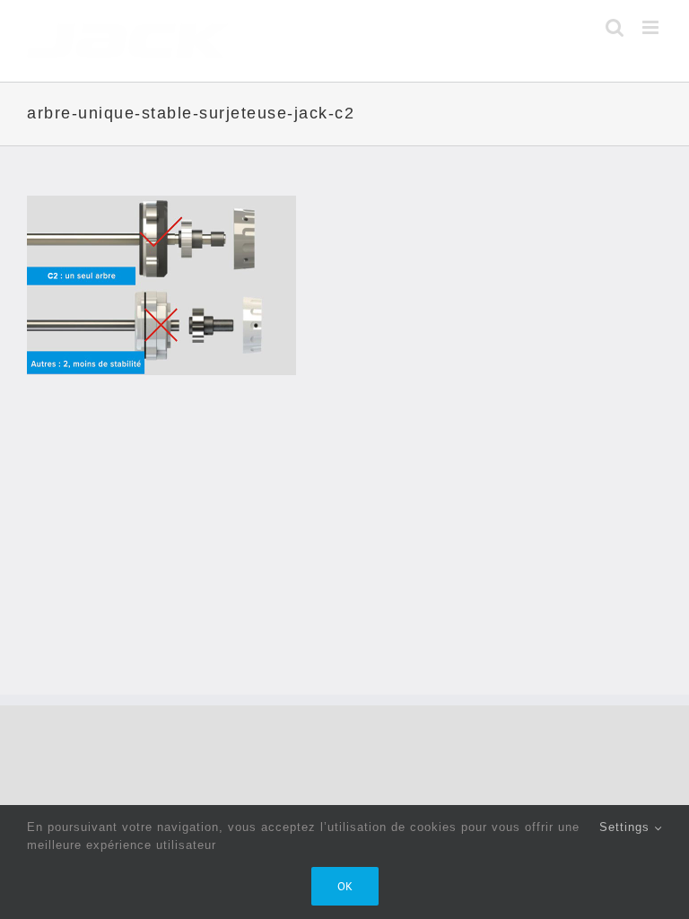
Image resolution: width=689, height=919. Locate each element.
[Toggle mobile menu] (652, 27)
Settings (626, 827)
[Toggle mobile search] (615, 27)
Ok (345, 886)
